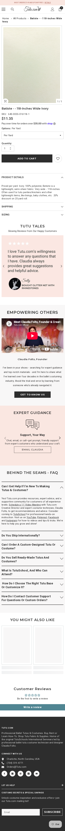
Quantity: (7, 143)
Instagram (11, 520)
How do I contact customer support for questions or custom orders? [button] (26, 598)
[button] (3, 266)
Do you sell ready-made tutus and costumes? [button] (25, 559)
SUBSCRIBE (52, 812)
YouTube (31, 517)
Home (5, 18)
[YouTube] (36, 773)
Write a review (32, 707)
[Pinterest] (20, 773)
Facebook (53, 517)
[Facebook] (4, 773)
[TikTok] (28, 773)
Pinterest (42, 517)
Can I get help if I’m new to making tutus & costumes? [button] (26, 488)
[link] (58, 158)
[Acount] (52, 9)
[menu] (3, 9)
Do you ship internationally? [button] (21, 535)
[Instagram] (12, 773)
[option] (32, 65)
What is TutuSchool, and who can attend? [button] (24, 572)
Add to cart (27, 158)
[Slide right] (59, 438)
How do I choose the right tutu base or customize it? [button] (27, 585)
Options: (11, 128)
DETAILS (48, 2)
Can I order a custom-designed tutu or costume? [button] (28, 546)
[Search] (12, 9)
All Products (20, 18)
